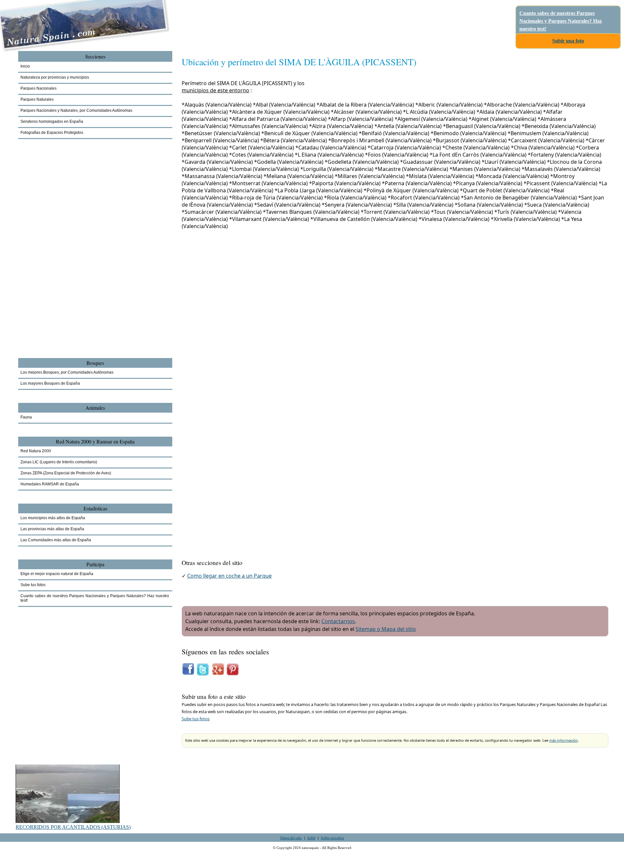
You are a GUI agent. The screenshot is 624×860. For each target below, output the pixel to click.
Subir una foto (568, 41)
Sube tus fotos (196, 719)
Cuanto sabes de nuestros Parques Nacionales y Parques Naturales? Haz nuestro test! (560, 21)
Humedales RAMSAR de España (49, 484)
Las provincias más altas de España (52, 529)
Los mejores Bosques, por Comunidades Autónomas (66, 372)
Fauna (26, 417)
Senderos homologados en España (51, 121)
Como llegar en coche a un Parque (229, 575)
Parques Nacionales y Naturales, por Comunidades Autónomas (76, 110)
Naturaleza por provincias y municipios (54, 77)
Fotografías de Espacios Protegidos (51, 132)
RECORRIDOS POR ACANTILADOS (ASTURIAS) (73, 827)
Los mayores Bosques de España (50, 383)
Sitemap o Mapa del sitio (386, 629)
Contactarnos (338, 621)
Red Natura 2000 (35, 451)
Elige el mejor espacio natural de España (56, 573)
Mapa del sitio (291, 837)
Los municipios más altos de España (52, 518)
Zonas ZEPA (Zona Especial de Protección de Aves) (65, 473)
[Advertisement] (54, 258)
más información (563, 740)
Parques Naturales (37, 99)
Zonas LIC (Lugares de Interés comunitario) (58, 462)
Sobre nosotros (332, 837)
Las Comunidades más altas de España (55, 540)
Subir (311, 837)
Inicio (25, 66)
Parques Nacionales (38, 88)
